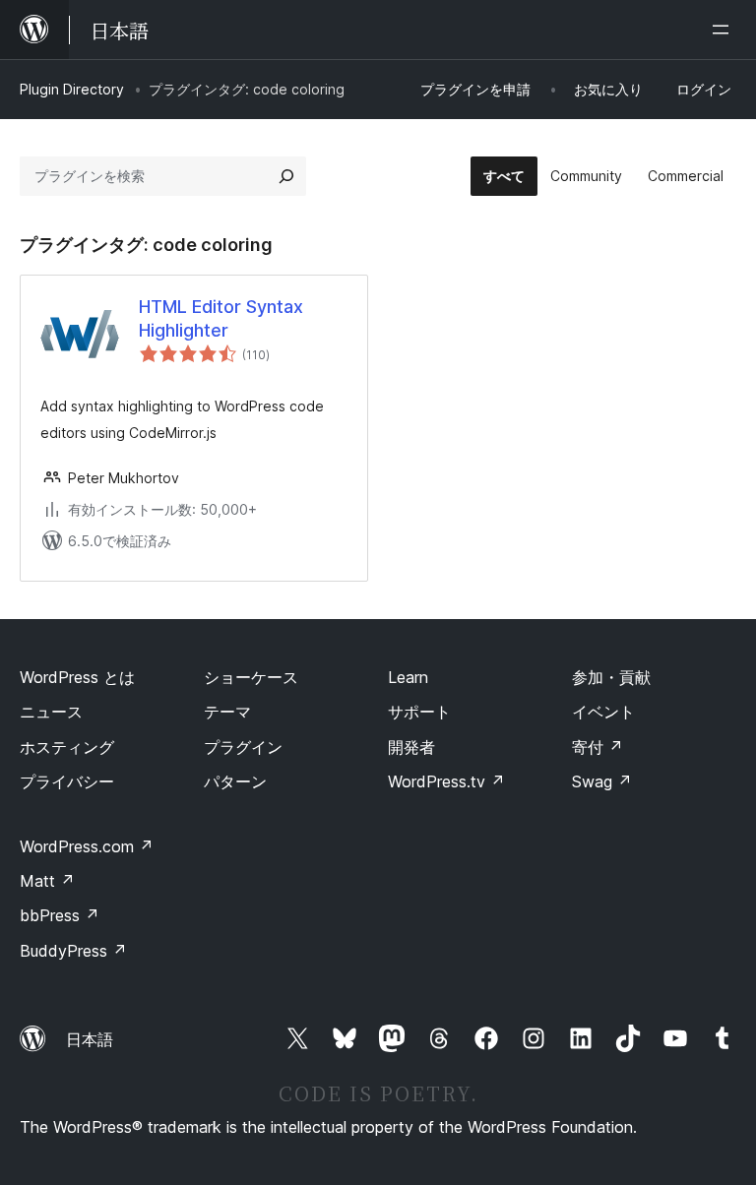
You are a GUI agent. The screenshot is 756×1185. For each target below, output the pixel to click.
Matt (47, 881)
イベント (603, 711)
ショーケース (251, 677)
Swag (602, 781)
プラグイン (243, 747)
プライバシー (67, 781)
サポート (419, 711)
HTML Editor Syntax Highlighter (221, 318)
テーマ (227, 711)
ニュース (51, 711)
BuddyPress (73, 951)
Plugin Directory (72, 89)
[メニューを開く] (724, 29)
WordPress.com (87, 846)
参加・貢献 (611, 677)
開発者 (411, 747)
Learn (408, 677)
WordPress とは (77, 677)
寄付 (597, 747)
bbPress (59, 915)
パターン (235, 781)
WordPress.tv (446, 781)
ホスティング (67, 747)
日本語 (89, 1039)
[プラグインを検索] (286, 176)
